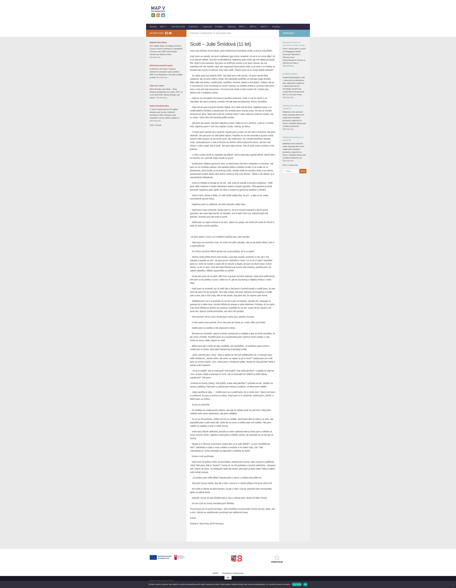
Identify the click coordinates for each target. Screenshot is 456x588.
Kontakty (276, 27)
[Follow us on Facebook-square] (166, 33)
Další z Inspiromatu (290, 165)
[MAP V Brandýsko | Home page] (158, 12)
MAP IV (264, 27)
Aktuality (153, 27)
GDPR (215, 573)
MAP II (242, 27)
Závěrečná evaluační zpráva (161, 65)
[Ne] (453, 584)
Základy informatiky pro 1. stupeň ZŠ (293, 138)
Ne (305, 584)
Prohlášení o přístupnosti (233, 573)
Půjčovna (232, 27)
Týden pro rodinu (157, 86)
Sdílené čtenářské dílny (159, 106)
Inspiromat (207, 27)
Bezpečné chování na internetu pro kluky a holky (294, 43)
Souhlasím (297, 584)
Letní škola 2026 (178, 27)
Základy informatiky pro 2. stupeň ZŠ (293, 107)
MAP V (163, 27)
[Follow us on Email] (170, 33)
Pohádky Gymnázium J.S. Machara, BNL (210, 33)
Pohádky (219, 27)
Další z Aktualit (155, 125)
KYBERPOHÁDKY (290, 74)
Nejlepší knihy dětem (158, 42)
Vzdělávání (193, 27)
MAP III (253, 27)
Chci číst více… (156, 57)
